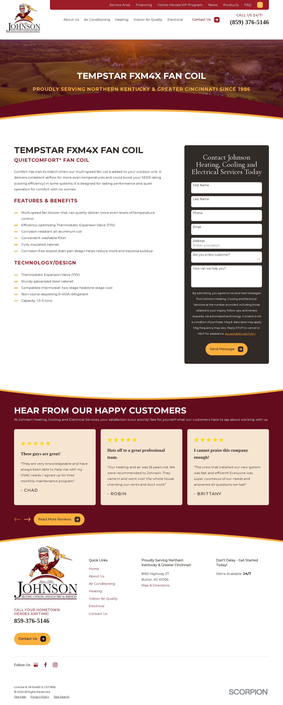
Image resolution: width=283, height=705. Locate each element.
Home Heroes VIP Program (180, 5)
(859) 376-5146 (249, 22)
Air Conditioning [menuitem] (97, 20)
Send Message (222, 349)
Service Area (119, 5)
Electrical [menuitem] (175, 20)
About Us (96, 576)
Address (198, 241)
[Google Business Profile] (36, 665)
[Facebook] (45, 665)
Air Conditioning (102, 584)
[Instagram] (55, 665)
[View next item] (27, 519)
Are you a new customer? (211, 255)
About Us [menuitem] (71, 20)
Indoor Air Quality (103, 599)
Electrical (96, 606)
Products (230, 5)
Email (197, 227)
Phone (198, 213)
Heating (95, 591)
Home (94, 569)
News (213, 5)
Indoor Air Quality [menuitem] (148, 20)
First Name (201, 185)
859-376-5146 (31, 620)
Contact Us (201, 20)
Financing (144, 5)
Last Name (201, 199)
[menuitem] (20, 696)
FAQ (247, 5)
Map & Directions (155, 585)
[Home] (23, 17)
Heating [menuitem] (121, 20)
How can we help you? (209, 268)
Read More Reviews (54, 519)
